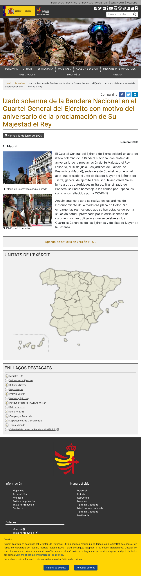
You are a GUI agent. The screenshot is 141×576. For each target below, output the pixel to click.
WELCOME (132, 2)
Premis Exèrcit (17, 393)
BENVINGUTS (73, 2)
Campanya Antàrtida (20, 416)
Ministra (14, 376)
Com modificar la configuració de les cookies (39, 554)
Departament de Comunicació (25, 420)
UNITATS (27, 68)
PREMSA (117, 74)
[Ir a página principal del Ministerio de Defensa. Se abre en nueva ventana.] (19, 10)
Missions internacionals (90, 508)
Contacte (18, 508)
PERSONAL (11, 68)
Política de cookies (56, 567)
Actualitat (20, 83)
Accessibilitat (20, 494)
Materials (82, 501)
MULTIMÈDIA (74, 74)
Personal (82, 490)
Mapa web (18, 490)
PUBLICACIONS (27, 74)
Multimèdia (83, 515)
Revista (18, 398)
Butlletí (17, 385)
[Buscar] (134, 14)
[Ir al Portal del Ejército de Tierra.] (45, 10)
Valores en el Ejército (21, 380)
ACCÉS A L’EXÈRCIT (87, 68)
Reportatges (16, 389)
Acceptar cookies (86, 567)
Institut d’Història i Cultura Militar (27, 402)
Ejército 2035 (16, 411)
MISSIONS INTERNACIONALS (119, 68)
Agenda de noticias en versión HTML (70, 242)
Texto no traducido (23, 504)
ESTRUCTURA (45, 68)
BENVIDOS (87, 2)
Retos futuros (17, 407)
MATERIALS (64, 68)
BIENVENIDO (57, 2)
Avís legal (18, 497)
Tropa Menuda (17, 425)
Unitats (81, 494)
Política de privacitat (24, 501)
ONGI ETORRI (102, 2)
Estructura (83, 497)
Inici (9, 83)
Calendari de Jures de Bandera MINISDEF (32, 429)
